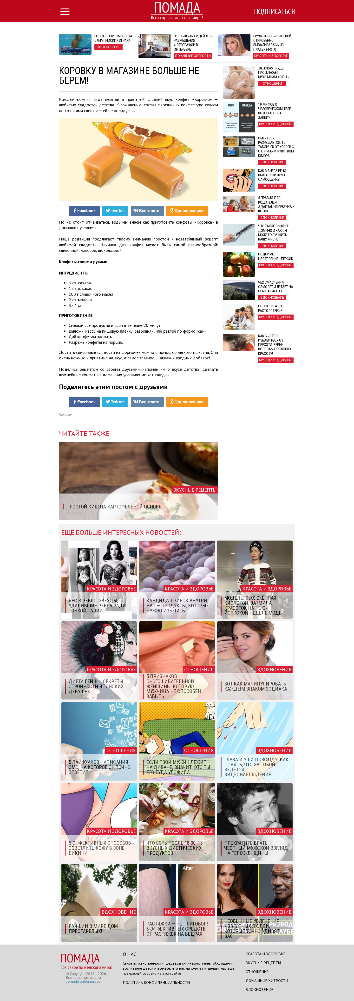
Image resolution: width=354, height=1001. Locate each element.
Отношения (257, 972)
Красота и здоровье (265, 954)
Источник (65, 414)
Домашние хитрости (267, 980)
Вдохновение (259, 989)
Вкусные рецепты (263, 963)
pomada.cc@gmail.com (85, 981)
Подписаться (274, 11)
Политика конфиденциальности (156, 982)
